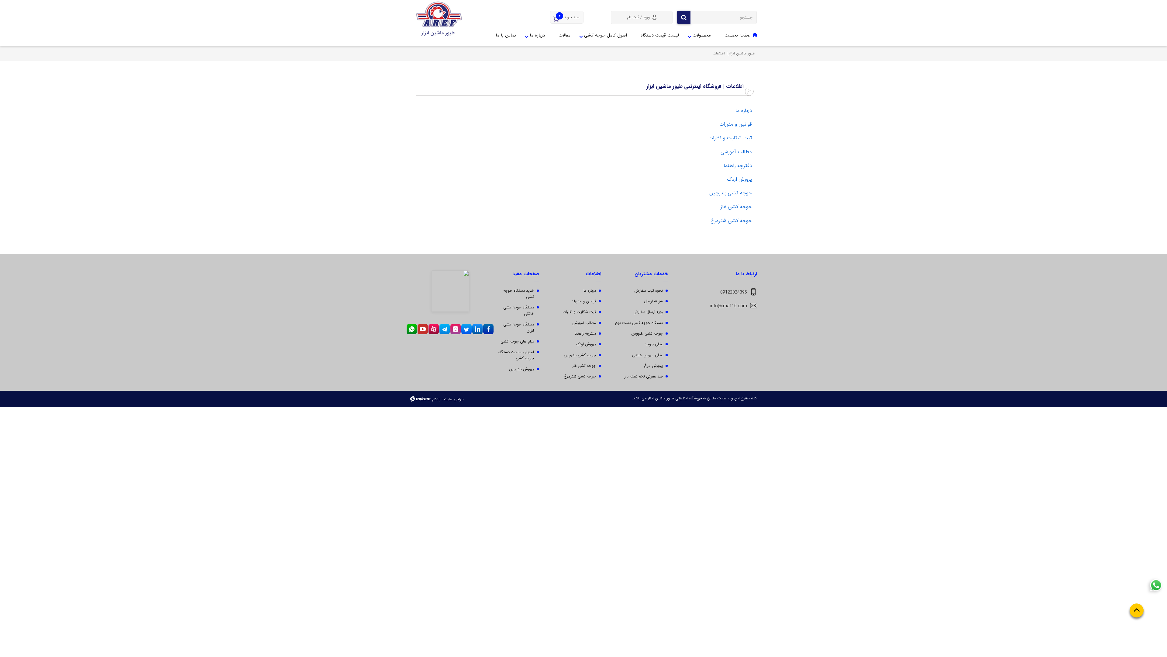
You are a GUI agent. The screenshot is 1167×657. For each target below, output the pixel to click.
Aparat (433, 329)
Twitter (466, 329)
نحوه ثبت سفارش (648, 290)
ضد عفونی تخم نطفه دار (644, 376)
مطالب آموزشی (736, 152)
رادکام (436, 399)
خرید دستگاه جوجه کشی (518, 293)
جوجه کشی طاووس (647, 333)
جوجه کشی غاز (736, 207)
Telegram (444, 329)
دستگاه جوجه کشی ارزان (518, 327)
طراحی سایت (453, 399)
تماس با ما (506, 35)
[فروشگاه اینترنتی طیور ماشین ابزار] (439, 19)
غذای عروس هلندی (647, 355)
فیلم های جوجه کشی (517, 341)
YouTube (423, 329)
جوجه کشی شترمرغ (731, 221)
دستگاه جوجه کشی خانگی (518, 310)
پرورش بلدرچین (521, 369)
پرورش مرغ (653, 366)
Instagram (455, 329)
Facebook (488, 329)
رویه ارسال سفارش (648, 312)
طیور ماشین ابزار (742, 53)
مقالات (564, 35)
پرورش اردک (739, 179)
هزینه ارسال (653, 301)
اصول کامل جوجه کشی (605, 35)
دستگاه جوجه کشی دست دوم (639, 323)
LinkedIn (477, 329)
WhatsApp (412, 329)
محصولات (702, 35)
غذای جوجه (654, 344)
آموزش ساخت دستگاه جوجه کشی (516, 355)
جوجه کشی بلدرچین (730, 193)
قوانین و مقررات (735, 124)
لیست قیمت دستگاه (660, 35)
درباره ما (537, 35)
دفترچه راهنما (738, 166)
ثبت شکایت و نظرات (730, 138)
